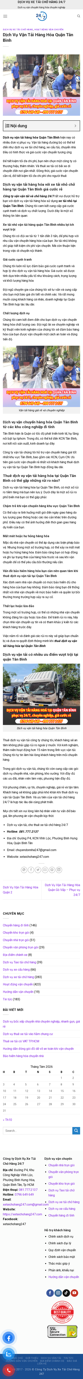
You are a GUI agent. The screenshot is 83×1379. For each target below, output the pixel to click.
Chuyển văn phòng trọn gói (20, 947)
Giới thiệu (31, 1358)
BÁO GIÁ (72, 1361)
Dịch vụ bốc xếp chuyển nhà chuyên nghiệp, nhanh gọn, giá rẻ (41, 1024)
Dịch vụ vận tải (51, 1358)
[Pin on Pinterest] (52, 870)
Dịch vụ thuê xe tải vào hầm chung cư (28, 1034)
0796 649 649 (24, 1194)
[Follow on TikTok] (66, 1293)
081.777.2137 (28, 1190)
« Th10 (7, 1120)
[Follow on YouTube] (74, 1293)
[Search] (78, 16)
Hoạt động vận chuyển (48, 29)
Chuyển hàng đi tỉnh (16, 925)
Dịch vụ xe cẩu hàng (16, 969)
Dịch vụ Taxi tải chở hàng (19, 962)
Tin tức (7, 999)
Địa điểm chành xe (15, 955)
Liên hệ (42, 1363)
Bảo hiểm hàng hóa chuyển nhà (23, 1056)
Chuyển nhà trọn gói (16, 940)
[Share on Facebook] (31, 870)
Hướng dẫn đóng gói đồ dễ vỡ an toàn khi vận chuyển (38, 1049)
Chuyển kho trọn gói (16, 932)
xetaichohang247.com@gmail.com (26, 1204)
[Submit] (76, 1130)
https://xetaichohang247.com (22, 1214)
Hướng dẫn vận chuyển (18, 992)
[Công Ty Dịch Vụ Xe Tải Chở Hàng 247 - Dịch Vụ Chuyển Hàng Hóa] (41, 16)
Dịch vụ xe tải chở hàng (18, 29)
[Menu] (5, 16)
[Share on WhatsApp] (24, 870)
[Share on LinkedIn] (59, 870)
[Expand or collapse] (75, 126)
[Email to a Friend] (45, 870)
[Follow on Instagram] (58, 1293)
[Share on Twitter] (38, 870)
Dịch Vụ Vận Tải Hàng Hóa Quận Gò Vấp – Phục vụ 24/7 (62, 890)
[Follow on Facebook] (50, 1293)
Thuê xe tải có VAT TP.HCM (21, 1041)
